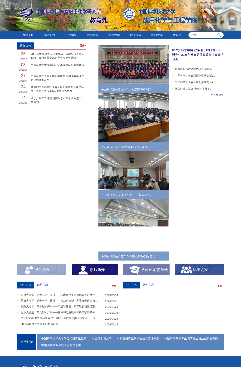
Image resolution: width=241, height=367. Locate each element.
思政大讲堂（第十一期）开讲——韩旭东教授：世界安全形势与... (59, 300)
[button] (71, 35)
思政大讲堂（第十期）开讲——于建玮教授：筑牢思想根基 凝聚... (59, 306)
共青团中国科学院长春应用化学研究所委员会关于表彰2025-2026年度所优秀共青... (57, 89)
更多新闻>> (217, 94)
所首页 (177, 34)
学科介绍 (43, 269)
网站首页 (28, 34)
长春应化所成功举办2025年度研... (194, 69)
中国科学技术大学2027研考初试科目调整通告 (57, 65)
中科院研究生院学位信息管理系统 (138, 338)
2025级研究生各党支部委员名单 (39, 323)
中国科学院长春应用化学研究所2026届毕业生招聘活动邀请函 (57, 77)
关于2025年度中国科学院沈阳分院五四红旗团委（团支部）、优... (59, 318)
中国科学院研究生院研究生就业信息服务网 (191, 338)
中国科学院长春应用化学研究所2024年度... (128, 256)
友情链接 (26, 342)
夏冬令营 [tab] (148, 284)
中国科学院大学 (102, 338)
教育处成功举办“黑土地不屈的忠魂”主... (125, 146)
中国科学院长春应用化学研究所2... (195, 75)
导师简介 (97, 269)
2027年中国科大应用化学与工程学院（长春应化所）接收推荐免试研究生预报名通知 (57, 56)
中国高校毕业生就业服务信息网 (61, 345)
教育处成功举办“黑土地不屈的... (193, 88)
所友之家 (200, 269)
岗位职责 (49, 34)
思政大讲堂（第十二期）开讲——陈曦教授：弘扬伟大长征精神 (58, 294)
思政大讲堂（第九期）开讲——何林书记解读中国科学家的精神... (59, 312)
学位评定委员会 (154, 269)
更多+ (83, 45)
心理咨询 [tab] (42, 284)
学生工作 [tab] (131, 284)
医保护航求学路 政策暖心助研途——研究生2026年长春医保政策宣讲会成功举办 (198, 54)
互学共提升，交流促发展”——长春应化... (126, 194)
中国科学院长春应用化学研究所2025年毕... (128, 89)
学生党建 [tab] (25, 284)
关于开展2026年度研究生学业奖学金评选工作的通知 (57, 100)
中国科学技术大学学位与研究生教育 (63, 338)
